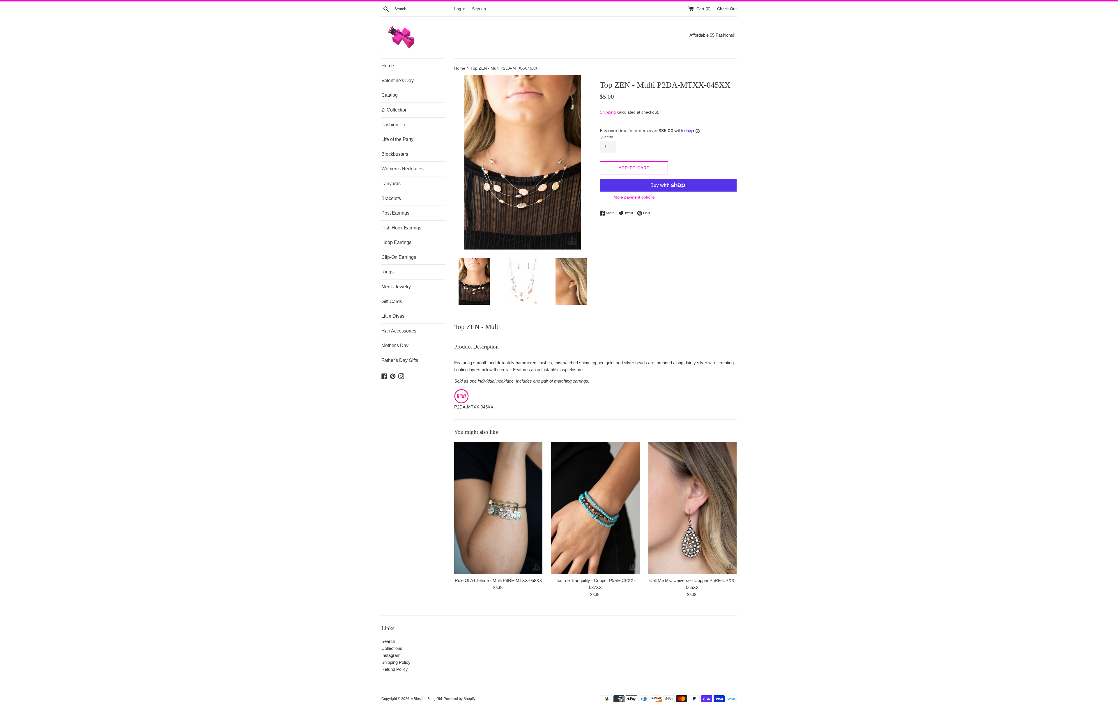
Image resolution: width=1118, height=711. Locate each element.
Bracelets (391, 198)
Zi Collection (394, 109)
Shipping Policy (396, 662)
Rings (387, 271)
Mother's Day (394, 345)
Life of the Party (397, 139)
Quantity (606, 137)
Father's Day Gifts (399, 360)
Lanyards (391, 183)
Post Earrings (395, 213)
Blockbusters (394, 154)
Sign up (479, 9)
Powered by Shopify (459, 699)
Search (388, 641)
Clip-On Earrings (398, 257)
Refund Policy (394, 669)
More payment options (634, 197)
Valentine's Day (397, 80)
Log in (460, 9)
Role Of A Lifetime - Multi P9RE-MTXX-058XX (498, 580)
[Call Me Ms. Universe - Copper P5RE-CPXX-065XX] (692, 508)
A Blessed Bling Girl (426, 699)
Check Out (727, 9)
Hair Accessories (398, 330)
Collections (391, 648)
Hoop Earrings (396, 242)
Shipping (608, 112)
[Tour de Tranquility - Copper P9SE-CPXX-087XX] (595, 508)
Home (387, 65)
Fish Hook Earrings (401, 227)
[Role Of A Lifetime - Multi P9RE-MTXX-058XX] (498, 508)
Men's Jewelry (396, 286)
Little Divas (392, 316)
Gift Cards (391, 301)
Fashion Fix (393, 124)
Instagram (391, 655)
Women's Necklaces (402, 168)
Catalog (389, 95)
